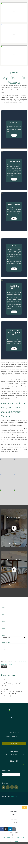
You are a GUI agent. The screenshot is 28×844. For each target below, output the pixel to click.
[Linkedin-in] (10, 829)
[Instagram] (8, 787)
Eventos (14, 819)
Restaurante (14, 811)
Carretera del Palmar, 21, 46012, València (14, 764)
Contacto (14, 822)
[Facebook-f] (3, 787)
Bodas (14, 814)
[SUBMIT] (22, 775)
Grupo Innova (14, 796)
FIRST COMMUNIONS (14, 817)
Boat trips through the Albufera (14, 826)
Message (3, 649)
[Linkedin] (16, 787)
